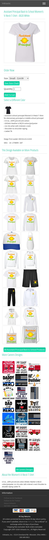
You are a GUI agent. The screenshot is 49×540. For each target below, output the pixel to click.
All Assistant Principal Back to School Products (24, 349)
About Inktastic (10, 503)
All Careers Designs (24, 469)
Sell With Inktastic (11, 506)
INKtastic (31, 522)
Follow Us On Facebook (13, 498)
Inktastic (6, 3)
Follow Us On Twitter (12, 501)
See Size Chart (12, 83)
